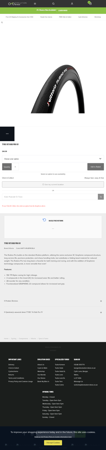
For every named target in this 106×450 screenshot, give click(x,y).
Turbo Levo (59, 375)
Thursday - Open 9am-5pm (52, 407)
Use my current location (54, 184)
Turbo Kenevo (60, 365)
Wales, (76, 375)
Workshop (41, 371)
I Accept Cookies (53, 443)
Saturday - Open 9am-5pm (52, 414)
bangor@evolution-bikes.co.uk (85, 368)
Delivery (11, 365)
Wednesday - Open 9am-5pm (53, 404)
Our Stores (41, 378)
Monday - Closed (48, 397)
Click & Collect (13, 368)
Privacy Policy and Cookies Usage (20, 381)
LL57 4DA (77, 378)
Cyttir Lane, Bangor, (81, 371)
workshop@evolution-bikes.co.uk (86, 385)
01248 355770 (79, 365)
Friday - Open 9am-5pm (51, 410)
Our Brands (41, 375)
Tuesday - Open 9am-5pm (51, 400)
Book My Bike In (43, 381)
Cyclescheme (13, 371)
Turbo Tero (58, 381)
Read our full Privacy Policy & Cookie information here (53, 437)
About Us (40, 365)
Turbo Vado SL (60, 371)
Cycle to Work (42, 368)
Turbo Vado (59, 368)
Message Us (78, 381)
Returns (11, 375)
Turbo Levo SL (60, 378)
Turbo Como (59, 385)
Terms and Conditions (16, 378)
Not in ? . (19, 202)
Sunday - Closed (48, 417)
